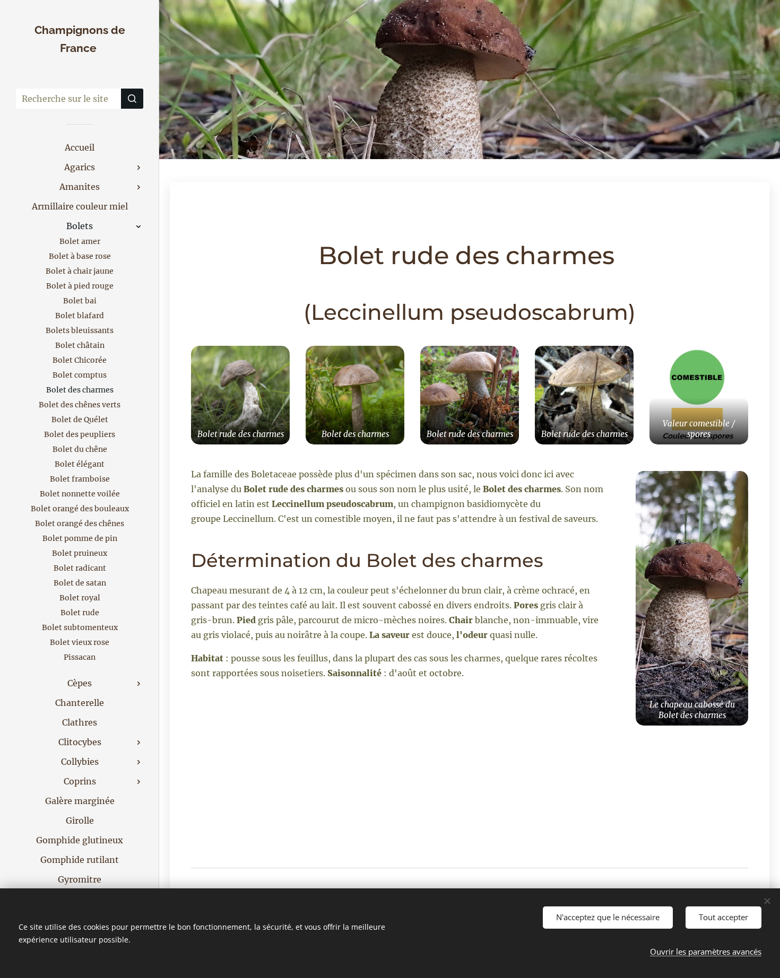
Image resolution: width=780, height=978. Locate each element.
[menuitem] (79, 148)
